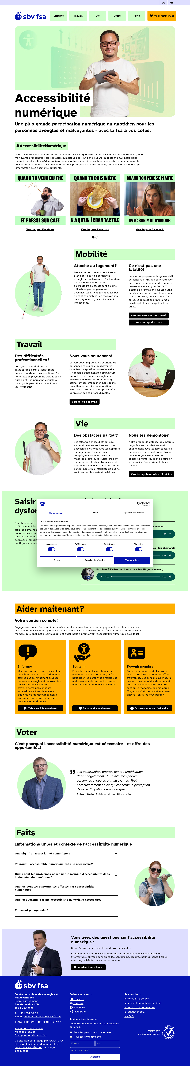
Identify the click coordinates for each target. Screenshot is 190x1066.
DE (163, 2)
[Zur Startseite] (30, 16)
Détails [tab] (95, 512)
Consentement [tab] (56, 513)
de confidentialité (41, 1044)
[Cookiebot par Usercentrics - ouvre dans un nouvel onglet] (139, 504)
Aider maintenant (164, 15)
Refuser (58, 560)
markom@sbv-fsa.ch (90, 967)
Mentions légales (25, 1031)
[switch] (80, 549)
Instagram (79, 1011)
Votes (117, 15)
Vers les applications (148, 322)
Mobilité (59, 15)
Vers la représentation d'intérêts (151, 474)
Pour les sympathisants (87, 1036)
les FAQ (129, 1016)
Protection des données (29, 1028)
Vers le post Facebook (40, 229)
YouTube (78, 1003)
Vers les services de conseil (148, 315)
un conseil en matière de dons (142, 1003)
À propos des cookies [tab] (133, 512)
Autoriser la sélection (95, 560)
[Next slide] (172, 237)
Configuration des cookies (30, 1035)
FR (171, 2)
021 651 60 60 (29, 1013)
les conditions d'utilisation (37, 1045)
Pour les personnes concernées (92, 1032)
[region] (135, 577)
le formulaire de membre (139, 1007)
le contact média (134, 1012)
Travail (78, 15)
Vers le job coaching (84, 401)
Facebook (79, 1007)
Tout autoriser (132, 560)
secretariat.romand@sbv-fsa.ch (42, 1016)
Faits (137, 15)
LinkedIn (78, 999)
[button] (93, 237)
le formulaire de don (136, 998)
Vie (98, 15)
